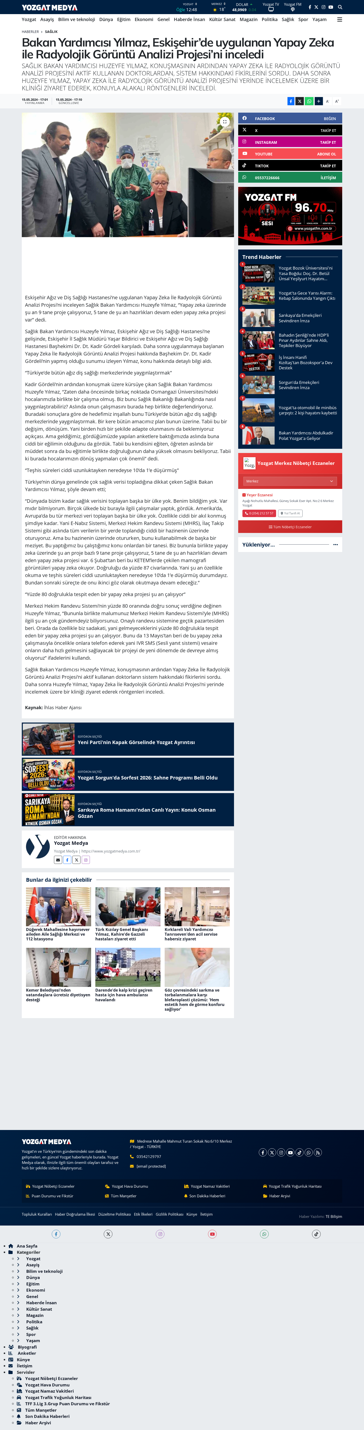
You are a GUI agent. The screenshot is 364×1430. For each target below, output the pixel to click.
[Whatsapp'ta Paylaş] (309, 101)
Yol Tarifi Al (292, 513)
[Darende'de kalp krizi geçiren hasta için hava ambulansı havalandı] (127, 967)
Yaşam (319, 19)
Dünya (106, 19)
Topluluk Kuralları (37, 1214)
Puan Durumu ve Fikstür (52, 1195)
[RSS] (318, 1152)
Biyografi (27, 1347)
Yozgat (29, 19)
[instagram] (160, 1234)
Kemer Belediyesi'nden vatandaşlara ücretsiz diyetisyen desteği (58, 994)
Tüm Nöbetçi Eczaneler (292, 527)
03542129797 (149, 1156)
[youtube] (212, 1234)
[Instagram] (86, 860)
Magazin (249, 19)
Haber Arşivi (279, 1195)
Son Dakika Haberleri (207, 1195)
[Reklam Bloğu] (290, 216)
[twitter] (108, 1234)
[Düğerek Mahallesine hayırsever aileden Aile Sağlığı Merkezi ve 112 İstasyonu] (58, 906)
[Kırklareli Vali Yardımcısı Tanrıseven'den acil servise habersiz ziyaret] (197, 906)
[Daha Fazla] (319, 101)
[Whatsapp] (309, 1152)
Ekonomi (144, 19)
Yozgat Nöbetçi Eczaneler (53, 1186)
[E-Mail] (58, 860)
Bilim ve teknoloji (76, 19)
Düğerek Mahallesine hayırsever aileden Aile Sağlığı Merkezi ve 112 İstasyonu (58, 934)
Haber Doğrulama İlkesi (75, 1214)
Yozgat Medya (71, 843)
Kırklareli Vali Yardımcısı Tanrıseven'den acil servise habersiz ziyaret (191, 934)
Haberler (30, 31)
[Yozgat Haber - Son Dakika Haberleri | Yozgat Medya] (50, 7)
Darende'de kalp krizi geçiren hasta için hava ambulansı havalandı (124, 994)
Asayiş (47, 19)
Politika (270, 19)
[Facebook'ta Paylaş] (290, 101)
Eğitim (123, 19)
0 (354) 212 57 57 (261, 513)
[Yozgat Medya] (38, 846)
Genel (163, 19)
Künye (191, 1214)
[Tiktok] (299, 1152)
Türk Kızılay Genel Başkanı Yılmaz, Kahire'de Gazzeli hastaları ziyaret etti (121, 934)
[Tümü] (335, 544)
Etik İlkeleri (143, 1214)
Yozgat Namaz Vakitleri (210, 1186)
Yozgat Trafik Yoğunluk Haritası (295, 1186)
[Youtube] (290, 1152)
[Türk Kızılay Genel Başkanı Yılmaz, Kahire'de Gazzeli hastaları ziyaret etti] (127, 906)
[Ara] (340, 7)
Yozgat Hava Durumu (130, 1186)
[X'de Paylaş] (299, 101)
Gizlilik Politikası (169, 1214)
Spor (303, 19)
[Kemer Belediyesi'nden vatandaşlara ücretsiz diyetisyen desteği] (58, 967)
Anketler (26, 1353)
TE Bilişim (334, 1216)
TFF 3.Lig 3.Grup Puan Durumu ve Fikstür (67, 1403)
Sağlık (288, 19)
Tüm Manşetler (123, 1195)
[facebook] (56, 1234)
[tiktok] (316, 1234)
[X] (272, 1152)
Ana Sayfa (27, 1246)
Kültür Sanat (222, 19)
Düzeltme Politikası (114, 1214)
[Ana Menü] (339, 19)
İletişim (206, 1214)
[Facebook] (67, 860)
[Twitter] (76, 860)
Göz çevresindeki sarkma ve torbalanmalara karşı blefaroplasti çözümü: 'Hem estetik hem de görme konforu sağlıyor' (195, 999)
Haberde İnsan (189, 19)
